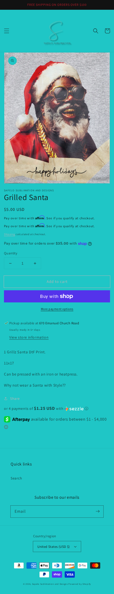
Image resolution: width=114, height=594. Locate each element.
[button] (6, 31)
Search (16, 478)
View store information (29, 337)
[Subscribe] (97, 511)
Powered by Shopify (79, 583)
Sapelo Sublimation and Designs (50, 583)
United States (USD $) (53, 546)
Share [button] (15, 398)
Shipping (9, 234)
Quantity (10, 253)
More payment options (57, 309)
